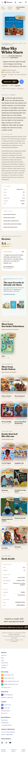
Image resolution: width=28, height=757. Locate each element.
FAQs (2, 660)
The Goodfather (17, 640)
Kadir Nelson (14, 58)
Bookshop (20, 88)
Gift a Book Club (5, 687)
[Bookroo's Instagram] (2, 743)
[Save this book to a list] (21, 82)
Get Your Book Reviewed (8, 732)
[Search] (26, 2)
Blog (2, 658)
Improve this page (14, 634)
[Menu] (2, 2)
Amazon (13, 88)
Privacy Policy (24, 750)
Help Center (4, 663)
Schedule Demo (5, 711)
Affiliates (3, 667)
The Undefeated (20, 396)
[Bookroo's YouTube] (10, 743)
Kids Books (3, 8)
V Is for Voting (6, 463)
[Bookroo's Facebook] (6, 743)
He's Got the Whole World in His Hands (20, 423)
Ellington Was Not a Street (7, 520)
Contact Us (4, 665)
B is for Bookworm (9, 267)
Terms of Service (13, 750)
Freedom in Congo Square (20, 490)
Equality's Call (19, 463)
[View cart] (15, 2)
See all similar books (8, 439)
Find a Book (4, 720)
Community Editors (6, 725)
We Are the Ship (6, 421)
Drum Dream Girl (20, 518)
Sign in (20, 2)
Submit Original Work (7, 734)
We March (5, 490)
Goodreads (8, 72)
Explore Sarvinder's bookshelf (11, 329)
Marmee (17, 640)
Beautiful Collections (7, 697)
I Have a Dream (6, 396)
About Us (3, 655)
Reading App (4, 722)
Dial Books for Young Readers (19, 584)
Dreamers (18, 547)
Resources (4, 713)
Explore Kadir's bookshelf (9, 372)
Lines (3, 356)
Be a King (4, 548)
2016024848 (19, 605)
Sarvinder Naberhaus (15, 56)
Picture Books (10, 8)
